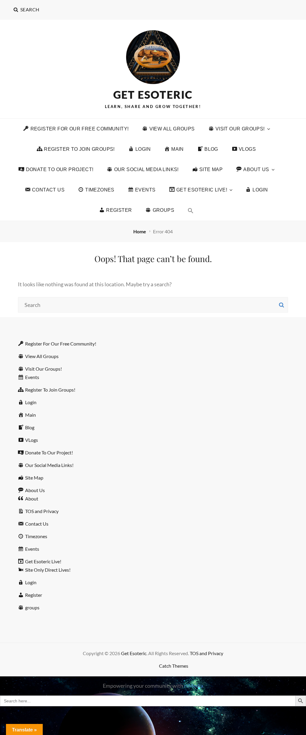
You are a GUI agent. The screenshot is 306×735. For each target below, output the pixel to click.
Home (140, 231)
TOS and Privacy (206, 653)
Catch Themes (173, 666)
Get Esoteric (153, 94)
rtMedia (193, 685)
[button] (191, 210)
